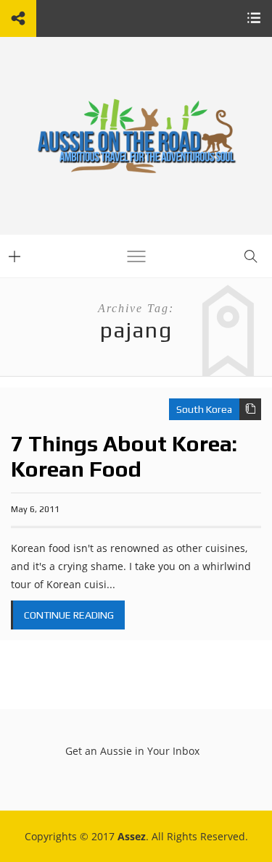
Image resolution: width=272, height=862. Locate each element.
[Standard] (250, 409)
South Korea (204, 409)
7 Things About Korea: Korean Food (124, 456)
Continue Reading (69, 615)
